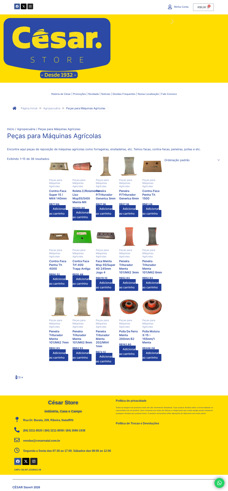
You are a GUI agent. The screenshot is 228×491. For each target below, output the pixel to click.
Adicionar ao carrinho (57, 211)
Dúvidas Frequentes (124, 93)
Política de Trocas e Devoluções (137, 423)
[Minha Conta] (170, 7)
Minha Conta (181, 6)
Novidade (93, 93)
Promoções (79, 93)
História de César (61, 93)
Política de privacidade (131, 400)
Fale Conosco (169, 93)
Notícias (105, 93)
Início (10, 129)
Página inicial (29, 108)
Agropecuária (51, 108)
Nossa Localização (148, 93)
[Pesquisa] (168, 21)
